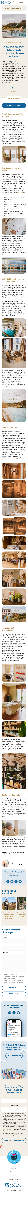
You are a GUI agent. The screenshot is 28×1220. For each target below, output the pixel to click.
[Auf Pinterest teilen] (12, 881)
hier (19, 659)
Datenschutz (14, 1172)
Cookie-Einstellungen (14, 1179)
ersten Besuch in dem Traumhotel (12, 133)
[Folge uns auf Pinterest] (18, 1012)
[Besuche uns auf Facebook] (9, 1012)
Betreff (3, 945)
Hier (3, 815)
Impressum (14, 1168)
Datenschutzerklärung (8, 1129)
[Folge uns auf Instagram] (14, 1012)
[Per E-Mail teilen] (20, 881)
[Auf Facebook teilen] (7, 881)
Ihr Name (4, 937)
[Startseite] (7, 3)
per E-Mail (20, 192)
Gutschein (8, 189)
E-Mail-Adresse (14, 1105)
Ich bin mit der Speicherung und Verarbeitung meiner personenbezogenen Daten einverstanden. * (15, 1134)
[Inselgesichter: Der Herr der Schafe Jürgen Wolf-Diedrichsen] (9, 903)
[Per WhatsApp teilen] (16, 881)
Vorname (14, 1097)
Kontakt (14, 1176)
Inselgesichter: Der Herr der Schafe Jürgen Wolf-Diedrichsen (9, 915)
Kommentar (5, 952)
